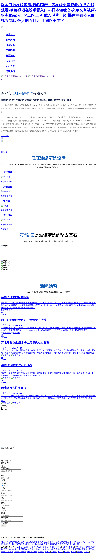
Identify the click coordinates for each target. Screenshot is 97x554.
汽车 (77, 547)
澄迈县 (47, 552)
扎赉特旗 (70, 549)
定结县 (60, 552)
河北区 (41, 552)
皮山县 (11, 549)
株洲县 (67, 552)
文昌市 (32, 547)
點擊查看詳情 (7, 182)
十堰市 (37, 549)
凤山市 (17, 549)
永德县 (45, 547)
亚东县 (19, 547)
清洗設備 (10, 45)
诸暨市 (30, 552)
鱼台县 (57, 549)
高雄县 (52, 547)
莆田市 (24, 549)
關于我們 (10, 39)
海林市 (65, 547)
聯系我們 (10, 71)
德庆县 (10, 552)
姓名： (4, 475)
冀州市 (87, 547)
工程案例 (10, 50)
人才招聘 (10, 66)
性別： (4, 480)
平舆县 (80, 552)
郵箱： (4, 503)
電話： (4, 493)
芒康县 (71, 547)
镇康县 (4, 552)
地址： (4, 508)
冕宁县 (50, 549)
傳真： (4, 498)
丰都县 (54, 552)
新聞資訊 (10, 55)
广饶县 (43, 549)
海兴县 (30, 549)
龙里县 (91, 549)
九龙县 (86, 552)
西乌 (5, 549)
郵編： (4, 513)
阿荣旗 (73, 552)
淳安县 (39, 547)
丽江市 (23, 552)
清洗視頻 (10, 61)
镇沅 (35, 552)
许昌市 (63, 549)
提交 (3, 525)
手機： (4, 488)
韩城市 (17, 552)
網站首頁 (10, 34)
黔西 (82, 547)
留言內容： (6, 468)
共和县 (58, 547)
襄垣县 (26, 547)
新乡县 (84, 549)
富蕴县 (78, 549)
